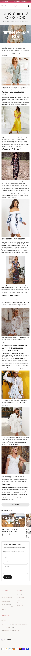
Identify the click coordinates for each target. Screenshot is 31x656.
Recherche (19, 608)
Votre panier (19, 602)
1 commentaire (6, 535)
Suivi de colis (20, 605)
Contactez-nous (20, 597)
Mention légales (5, 594)
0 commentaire (25, 21)
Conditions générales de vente (7, 598)
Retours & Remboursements (5, 610)
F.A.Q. (18, 600)
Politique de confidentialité (8, 606)
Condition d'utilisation (6, 601)
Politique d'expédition (6, 604)
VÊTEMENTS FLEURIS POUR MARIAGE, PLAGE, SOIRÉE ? (10, 530)
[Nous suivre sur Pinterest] (6, 635)
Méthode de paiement (22, 594)
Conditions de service (15, 551)
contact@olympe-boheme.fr (11, 627)
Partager (17, 504)
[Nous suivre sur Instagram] (3, 635)
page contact (17, 630)
